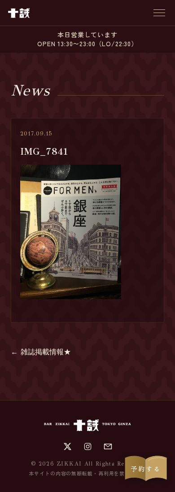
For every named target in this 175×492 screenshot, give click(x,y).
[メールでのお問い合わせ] (108, 446)
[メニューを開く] (159, 13)
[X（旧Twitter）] (67, 446)
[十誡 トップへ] (19, 13)
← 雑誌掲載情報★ (41, 352)
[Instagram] (87, 446)
